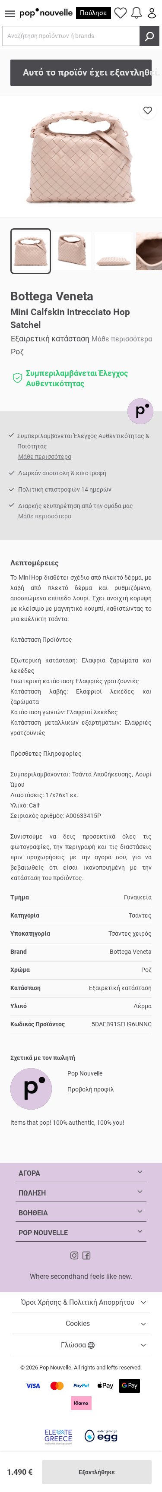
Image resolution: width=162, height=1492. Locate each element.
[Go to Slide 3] (113, 251)
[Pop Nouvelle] (140, 411)
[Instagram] (75, 1255)
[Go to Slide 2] (72, 251)
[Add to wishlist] (147, 110)
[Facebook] (86, 1255)
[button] (81, 157)
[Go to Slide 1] (30, 251)
